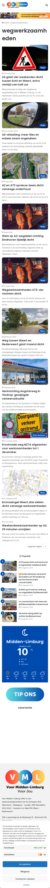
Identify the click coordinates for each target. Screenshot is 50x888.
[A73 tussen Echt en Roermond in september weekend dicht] (9, 566)
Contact (26, 885)
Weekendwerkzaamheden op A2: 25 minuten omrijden (24, 527)
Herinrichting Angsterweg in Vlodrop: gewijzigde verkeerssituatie (21, 394)
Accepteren (25, 864)
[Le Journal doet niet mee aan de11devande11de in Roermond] (9, 605)
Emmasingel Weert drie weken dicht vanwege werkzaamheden (24, 504)
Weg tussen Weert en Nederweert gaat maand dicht (23, 342)
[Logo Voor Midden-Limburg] (17, 5)
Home (6, 23)
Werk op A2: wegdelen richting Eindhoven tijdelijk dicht (22, 238)
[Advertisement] (25, 734)
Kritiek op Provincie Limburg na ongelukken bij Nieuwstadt (33, 591)
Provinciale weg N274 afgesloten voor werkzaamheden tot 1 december (24, 448)
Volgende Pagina (35, 546)
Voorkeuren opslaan (25, 879)
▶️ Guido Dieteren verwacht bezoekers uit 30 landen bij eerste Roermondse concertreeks (32, 578)
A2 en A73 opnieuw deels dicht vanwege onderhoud (23, 187)
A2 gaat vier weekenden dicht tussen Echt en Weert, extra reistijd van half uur (22, 80)
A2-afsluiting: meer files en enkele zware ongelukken (20, 136)
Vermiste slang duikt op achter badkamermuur (30, 615)
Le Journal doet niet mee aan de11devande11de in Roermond (33, 603)
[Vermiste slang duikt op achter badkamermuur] (9, 617)
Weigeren (25, 871)
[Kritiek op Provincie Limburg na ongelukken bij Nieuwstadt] (9, 593)
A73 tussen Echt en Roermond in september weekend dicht (33, 563)
